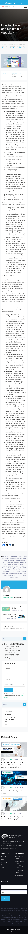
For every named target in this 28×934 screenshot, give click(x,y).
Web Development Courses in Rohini (16, 573)
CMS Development (9, 721)
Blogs (2, 859)
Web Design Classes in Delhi (18, 556)
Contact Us (4, 862)
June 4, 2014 (21, 75)
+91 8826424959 (8, 845)
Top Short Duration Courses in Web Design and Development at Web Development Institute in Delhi (13, 765)
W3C (5, 517)
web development (15, 744)
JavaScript (9, 371)
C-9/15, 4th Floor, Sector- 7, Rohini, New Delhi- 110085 (14, 842)
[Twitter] (7, 545)
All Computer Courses (11, 658)
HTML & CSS (8, 714)
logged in (11, 628)
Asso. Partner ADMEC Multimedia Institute (19, 596)
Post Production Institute (19, 862)
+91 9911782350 (17, 845)
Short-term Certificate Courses (13, 656)
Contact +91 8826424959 (8, 2)
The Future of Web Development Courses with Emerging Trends (12, 818)
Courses (3, 865)
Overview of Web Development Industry (11, 792)
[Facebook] (3, 545)
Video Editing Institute (19, 867)
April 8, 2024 (17, 813)
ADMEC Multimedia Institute (20, 857)
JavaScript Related (9, 719)
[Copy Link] (13, 545)
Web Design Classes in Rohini (10, 558)
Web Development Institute (14, 929)
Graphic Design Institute (19, 871)
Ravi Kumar (14, 75)
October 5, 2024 (18, 787)
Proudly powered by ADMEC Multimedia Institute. (14, 931)
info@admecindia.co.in (9, 848)
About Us (3, 857)
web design (6, 744)
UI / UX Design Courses (11, 652)
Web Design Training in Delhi (14, 562)
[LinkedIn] (10, 545)
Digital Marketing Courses (12, 654)
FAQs (2, 867)
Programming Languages (11, 717)
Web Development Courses (12, 650)
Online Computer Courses (12, 646)
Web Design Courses (11, 648)
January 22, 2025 (18, 759)
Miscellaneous (6, 74)
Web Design (6, 556)
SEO (6, 724)
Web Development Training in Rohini (12, 575)
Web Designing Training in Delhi (14, 568)
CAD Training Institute (19, 876)
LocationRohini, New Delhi (19, 2)
